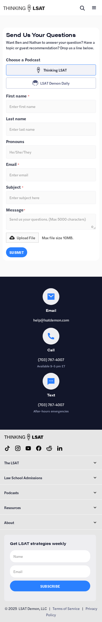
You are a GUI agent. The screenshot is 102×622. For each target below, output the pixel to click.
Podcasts (11, 492)
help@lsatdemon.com (51, 320)
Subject (15, 187)
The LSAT (11, 462)
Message (15, 209)
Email (12, 164)
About (9, 522)
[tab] (51, 69)
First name (18, 96)
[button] (94, 8)
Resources (12, 507)
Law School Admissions (23, 477)
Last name (16, 118)
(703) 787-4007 (51, 359)
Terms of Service (66, 608)
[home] (24, 7)
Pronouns (15, 141)
